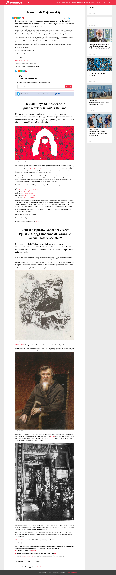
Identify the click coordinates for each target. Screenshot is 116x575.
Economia (58, 2)
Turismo (91, 2)
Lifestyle (97, 2)
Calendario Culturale (33, 66)
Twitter (72, 18)
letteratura (19, 561)
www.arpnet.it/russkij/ (21, 60)
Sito (21, 188)
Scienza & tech (66, 2)
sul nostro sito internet (27, 556)
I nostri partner (94, 19)
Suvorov (52, 436)
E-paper (91, 7)
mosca (18, 66)
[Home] (7, 3)
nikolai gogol (36, 561)
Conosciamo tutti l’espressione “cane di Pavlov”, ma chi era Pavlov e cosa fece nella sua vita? (99, 46)
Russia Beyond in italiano (37, 169)
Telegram (33, 550)
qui (55, 553)
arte (23, 66)
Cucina (103, 2)
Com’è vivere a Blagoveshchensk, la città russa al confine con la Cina (99, 102)
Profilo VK (36, 190)
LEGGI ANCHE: (19, 345)
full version (39, 221)
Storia (86, 2)
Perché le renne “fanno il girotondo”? (97, 74)
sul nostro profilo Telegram (55, 94)
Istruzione (80, 2)
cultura (28, 561)
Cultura (74, 2)
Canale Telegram (27, 188)
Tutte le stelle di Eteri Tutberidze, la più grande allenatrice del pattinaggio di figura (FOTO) (98, 132)
